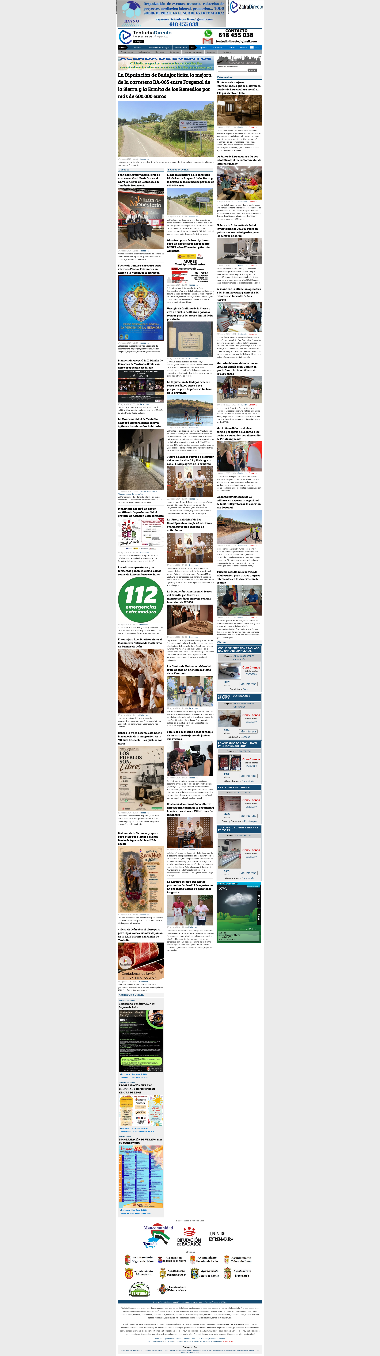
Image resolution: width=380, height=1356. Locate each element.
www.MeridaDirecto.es (202, 1350)
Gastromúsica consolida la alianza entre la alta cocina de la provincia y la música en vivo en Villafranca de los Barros (190, 809)
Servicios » (236, 689)
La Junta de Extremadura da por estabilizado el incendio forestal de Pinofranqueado (239, 160)
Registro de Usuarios (192, 1341)
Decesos (245, 737)
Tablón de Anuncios (155, 1341)
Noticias (158, 1339)
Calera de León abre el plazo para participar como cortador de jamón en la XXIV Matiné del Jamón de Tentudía (140, 935)
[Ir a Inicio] (125, 43)
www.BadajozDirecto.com (157, 1350)
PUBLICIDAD (228, 1341)
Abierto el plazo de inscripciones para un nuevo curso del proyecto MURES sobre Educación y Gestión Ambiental (188, 245)
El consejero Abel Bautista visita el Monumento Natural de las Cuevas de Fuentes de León (140, 642)
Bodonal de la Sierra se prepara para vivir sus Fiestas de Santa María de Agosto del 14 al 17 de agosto (138, 838)
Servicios (211, 52)
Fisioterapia (250, 821)
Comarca (137, 47)
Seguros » (234, 737)
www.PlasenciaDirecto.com (224, 1350)
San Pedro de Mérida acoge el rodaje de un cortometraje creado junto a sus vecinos (190, 735)
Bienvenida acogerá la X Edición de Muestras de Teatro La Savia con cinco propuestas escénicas (140, 364)
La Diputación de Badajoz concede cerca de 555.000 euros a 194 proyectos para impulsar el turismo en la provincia (189, 387)
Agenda (203, 47)
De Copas (174, 52)
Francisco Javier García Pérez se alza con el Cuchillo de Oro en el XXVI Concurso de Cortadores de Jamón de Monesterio (139, 180)
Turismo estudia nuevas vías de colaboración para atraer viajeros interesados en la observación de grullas (238, 577)
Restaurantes (144, 52)
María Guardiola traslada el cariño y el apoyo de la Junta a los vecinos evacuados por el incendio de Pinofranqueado (239, 433)
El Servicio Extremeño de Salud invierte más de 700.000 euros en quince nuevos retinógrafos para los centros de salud (238, 230)
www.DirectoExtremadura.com (133, 1350)
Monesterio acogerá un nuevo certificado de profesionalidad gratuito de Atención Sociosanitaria (141, 512)
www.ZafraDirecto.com (190, 1353)
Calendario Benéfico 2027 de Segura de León (137, 1005)
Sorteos (243, 47)
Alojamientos (127, 52)
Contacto (178, 1341)
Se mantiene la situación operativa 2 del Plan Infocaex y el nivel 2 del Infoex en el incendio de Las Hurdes (239, 294)
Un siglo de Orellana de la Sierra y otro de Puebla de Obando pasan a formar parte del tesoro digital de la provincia (190, 314)
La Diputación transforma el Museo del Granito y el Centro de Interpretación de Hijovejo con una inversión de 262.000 (189, 597)
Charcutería (248, 781)
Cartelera (217, 47)
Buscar (252, 70)
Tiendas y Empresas (192, 52)
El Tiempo (168, 1341)
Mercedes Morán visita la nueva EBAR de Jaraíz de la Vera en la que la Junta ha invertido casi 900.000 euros (237, 368)
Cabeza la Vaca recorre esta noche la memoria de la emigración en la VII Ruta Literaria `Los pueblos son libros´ (140, 738)
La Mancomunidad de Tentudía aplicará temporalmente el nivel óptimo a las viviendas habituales (140, 422)
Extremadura (181, 47)
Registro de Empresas (212, 1341)
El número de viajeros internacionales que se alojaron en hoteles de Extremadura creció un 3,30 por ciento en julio (239, 87)
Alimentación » (233, 781)
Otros (245, 689)
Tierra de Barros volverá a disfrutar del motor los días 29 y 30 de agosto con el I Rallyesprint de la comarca (190, 460)
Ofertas (231, 47)
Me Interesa (248, 684)
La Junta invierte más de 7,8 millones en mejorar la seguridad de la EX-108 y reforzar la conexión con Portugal (239, 502)
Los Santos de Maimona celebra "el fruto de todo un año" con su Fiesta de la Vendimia (189, 669)
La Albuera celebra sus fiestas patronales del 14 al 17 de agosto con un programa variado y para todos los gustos (190, 887)
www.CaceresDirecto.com (180, 1350)
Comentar (253, 127)
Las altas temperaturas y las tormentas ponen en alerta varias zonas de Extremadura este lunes (139, 570)
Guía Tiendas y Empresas (207, 1339)
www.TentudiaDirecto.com (247, 1350)
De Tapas (159, 52)
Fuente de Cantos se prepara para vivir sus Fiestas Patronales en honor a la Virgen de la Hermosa (139, 269)
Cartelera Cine (189, 1339)
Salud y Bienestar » (233, 821)
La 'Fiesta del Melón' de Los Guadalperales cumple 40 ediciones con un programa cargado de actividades (189, 525)
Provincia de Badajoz (159, 47)
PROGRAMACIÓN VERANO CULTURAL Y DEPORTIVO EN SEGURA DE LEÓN (137, 1088)
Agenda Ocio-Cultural (172, 1339)
